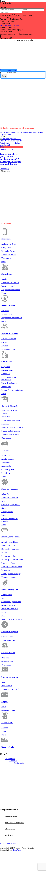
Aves (3, 501)
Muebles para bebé (8, 349)
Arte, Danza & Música (9, 410)
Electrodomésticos (8, 251)
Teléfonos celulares (8, 255)
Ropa (3, 616)
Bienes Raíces (6, 274)
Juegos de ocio (6, 314)
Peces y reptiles (7, 512)
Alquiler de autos (7, 459)
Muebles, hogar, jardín (10, 537)
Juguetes (4, 346)
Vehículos (5, 450)
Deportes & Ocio (8, 306)
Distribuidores (6, 686)
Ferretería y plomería (9, 383)
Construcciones (7, 370)
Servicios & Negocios (9, 632)
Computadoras (6, 248)
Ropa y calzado (7, 747)
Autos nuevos (6, 462)
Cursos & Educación (9, 406)
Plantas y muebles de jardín (11, 567)
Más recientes (5, 132)
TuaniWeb (17, 850)
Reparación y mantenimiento (12, 390)
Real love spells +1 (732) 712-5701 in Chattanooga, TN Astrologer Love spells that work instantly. (10, 159)
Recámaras (5, 570)
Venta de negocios (8, 640)
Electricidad (5, 374)
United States (10, 759)
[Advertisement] (23, 101)
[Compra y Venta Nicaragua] (23, 64)
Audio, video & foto (9, 244)
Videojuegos (6, 258)
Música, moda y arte (9, 589)
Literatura (5, 424)
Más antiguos (16, 132)
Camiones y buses (8, 470)
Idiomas (4, 413)
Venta (3, 293)
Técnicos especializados (10, 434)
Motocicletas (6, 473)
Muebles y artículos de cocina (12, 560)
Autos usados (6, 466)
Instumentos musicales (9, 609)
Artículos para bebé (8, 339)
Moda (3, 612)
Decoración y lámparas (10, 549)
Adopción (5, 494)
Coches (4, 342)
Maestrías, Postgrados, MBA (12, 427)
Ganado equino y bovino (10, 505)
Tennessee (13, 761)
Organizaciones (7, 661)
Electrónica (5, 239)
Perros (3, 515)
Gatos (3, 508)
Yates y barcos (7, 723)
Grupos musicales (8, 605)
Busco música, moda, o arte (11, 619)
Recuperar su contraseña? (9, 25)
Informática (5, 417)
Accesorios (5, 455)
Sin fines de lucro (8, 653)
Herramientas (6, 387)
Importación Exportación (10, 689)
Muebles (4, 553)
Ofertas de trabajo (8, 710)
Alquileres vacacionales (10, 283)
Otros (3, 262)
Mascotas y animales (9, 489)
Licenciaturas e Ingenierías (11, 420)
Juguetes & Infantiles (9, 334)
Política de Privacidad (8, 843)
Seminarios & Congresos (10, 431)
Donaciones (5, 658)
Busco (3, 394)
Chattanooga (19, 763)
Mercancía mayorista (9, 677)
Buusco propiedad (8, 286)
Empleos (4, 702)
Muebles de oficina (8, 556)
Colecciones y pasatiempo (11, 602)
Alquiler (4, 279)
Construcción (6, 362)
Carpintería (5, 367)
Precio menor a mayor (29, 132)
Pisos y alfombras (8, 563)
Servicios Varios (7, 637)
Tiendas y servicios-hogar (10, 574)
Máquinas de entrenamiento (11, 318)
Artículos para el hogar (9, 542)
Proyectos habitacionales (10, 290)
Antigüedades (6, 595)
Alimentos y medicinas (9, 498)
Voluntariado (6, 665)
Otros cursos (6, 438)
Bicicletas (5, 311)
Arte (3, 598)
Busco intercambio (8, 545)
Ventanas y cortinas (8, 577)
